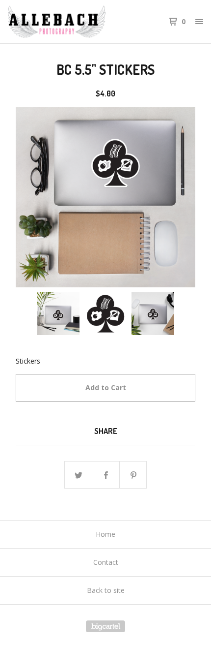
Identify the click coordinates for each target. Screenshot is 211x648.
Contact (105, 562)
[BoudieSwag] (57, 21)
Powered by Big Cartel (105, 626)
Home (105, 534)
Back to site (106, 590)
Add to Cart (105, 387)
